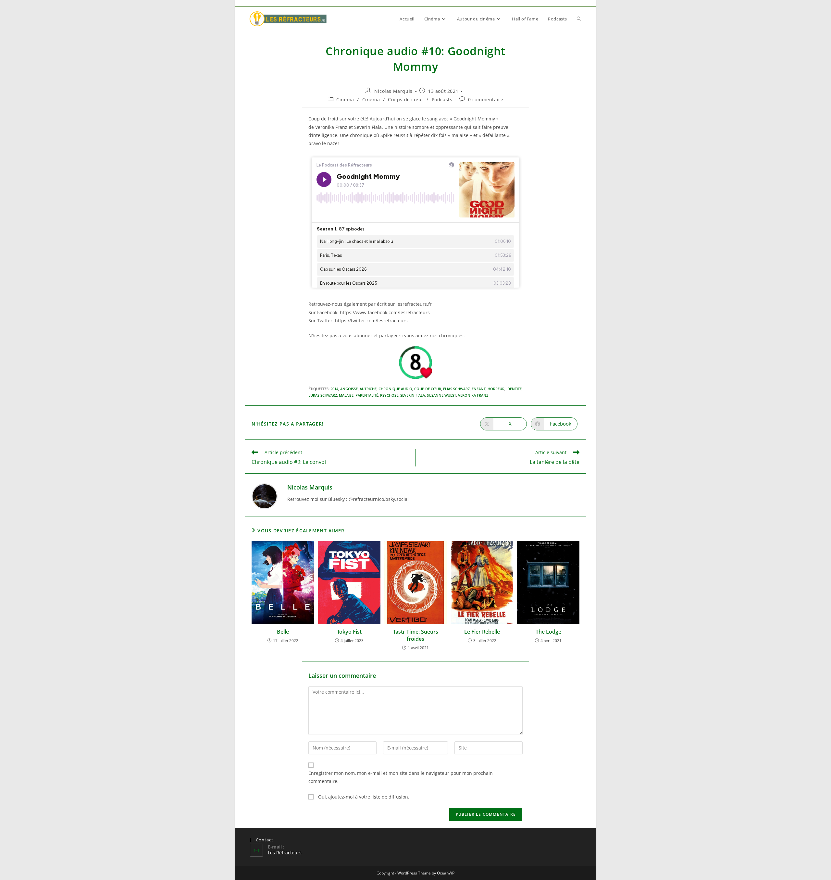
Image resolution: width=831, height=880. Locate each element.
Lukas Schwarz (322, 395)
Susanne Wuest (441, 395)
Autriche (368, 388)
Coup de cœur (427, 388)
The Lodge (548, 631)
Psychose (389, 395)
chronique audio (395, 388)
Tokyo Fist (349, 631)
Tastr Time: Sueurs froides (415, 635)
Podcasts (442, 99)
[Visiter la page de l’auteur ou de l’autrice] (265, 496)
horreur (496, 388)
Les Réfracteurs (285, 852)
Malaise (346, 395)
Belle (283, 631)
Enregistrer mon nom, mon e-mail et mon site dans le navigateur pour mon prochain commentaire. (400, 777)
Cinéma (345, 99)
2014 (334, 388)
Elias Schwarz (456, 388)
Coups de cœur (406, 99)
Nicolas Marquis (393, 91)
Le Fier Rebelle (482, 631)
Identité (514, 388)
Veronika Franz (473, 395)
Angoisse (349, 388)
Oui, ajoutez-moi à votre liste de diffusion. (363, 797)
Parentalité (366, 395)
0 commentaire (485, 99)
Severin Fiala (412, 395)
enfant (479, 388)
